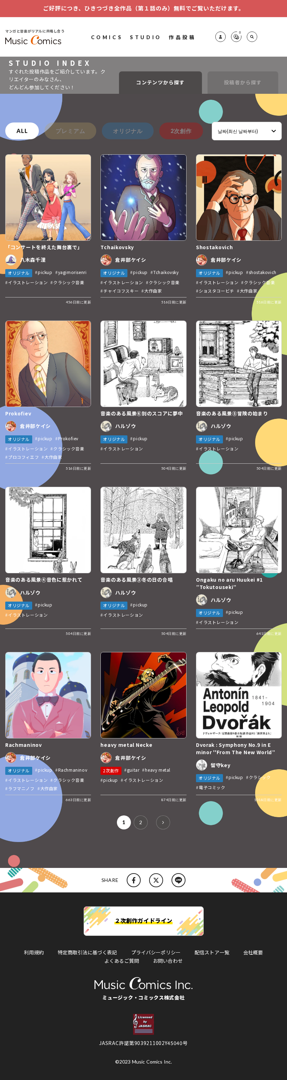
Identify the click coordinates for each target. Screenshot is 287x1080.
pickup (45, 272)
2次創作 (180, 130)
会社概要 (253, 952)
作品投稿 (182, 36)
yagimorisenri (72, 272)
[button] (252, 36)
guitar (133, 770)
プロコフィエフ (23, 457)
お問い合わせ (168, 960)
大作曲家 (153, 291)
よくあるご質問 (121, 960)
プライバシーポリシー (156, 952)
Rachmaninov (73, 770)
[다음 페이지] (163, 822)
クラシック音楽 (68, 282)
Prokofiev (68, 438)
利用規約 (34, 952)
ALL (22, 130)
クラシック (260, 777)
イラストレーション (28, 282)
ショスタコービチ (216, 291)
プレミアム (70, 130)
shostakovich (262, 272)
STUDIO (146, 37)
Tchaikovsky (166, 272)
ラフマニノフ (21, 788)
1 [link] (123, 822)
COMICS (107, 37)
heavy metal (157, 770)
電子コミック (212, 787)
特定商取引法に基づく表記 (87, 952)
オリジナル (127, 130)
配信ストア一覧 (212, 952)
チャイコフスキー (121, 291)
